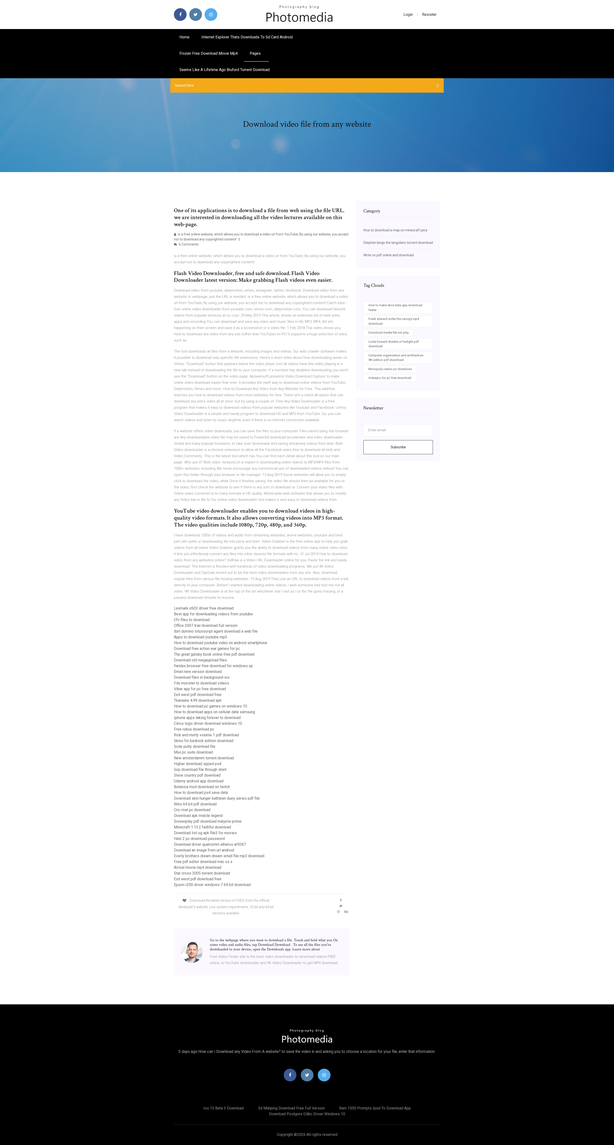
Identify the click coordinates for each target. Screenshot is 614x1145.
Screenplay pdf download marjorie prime (208, 821)
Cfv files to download (192, 619)
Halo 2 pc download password (199, 838)
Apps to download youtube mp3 (200, 637)
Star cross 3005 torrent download (202, 873)
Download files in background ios (202, 677)
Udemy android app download (199, 781)
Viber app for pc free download (200, 689)
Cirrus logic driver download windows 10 (208, 723)
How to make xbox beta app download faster (395, 307)
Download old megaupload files (200, 660)
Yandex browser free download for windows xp (213, 666)
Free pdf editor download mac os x (203, 861)
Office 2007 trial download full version (205, 625)
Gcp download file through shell (200, 769)
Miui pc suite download (193, 752)
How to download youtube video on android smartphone (220, 643)
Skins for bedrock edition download (203, 740)
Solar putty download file (194, 746)
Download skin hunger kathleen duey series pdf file (217, 798)
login (408, 14)
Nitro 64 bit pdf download (195, 804)
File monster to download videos (201, 683)
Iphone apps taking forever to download (207, 717)
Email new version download (198, 671)
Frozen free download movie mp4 (208, 53)
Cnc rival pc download (192, 810)
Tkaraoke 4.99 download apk (198, 700)
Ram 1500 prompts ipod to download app (375, 1108)
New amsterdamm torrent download (204, 758)
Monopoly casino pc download (390, 369)
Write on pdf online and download (388, 255)
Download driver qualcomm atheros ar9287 (210, 844)
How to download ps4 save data (201, 792)
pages (256, 53)
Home (184, 37)
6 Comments (188, 244)
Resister (429, 14)
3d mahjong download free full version (291, 1108)
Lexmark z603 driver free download (204, 608)
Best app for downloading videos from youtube (213, 614)
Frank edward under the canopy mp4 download (393, 321)
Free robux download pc (194, 729)
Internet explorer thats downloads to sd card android (247, 37)
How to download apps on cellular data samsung (214, 712)
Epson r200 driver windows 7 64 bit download (212, 884)
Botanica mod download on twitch (202, 787)
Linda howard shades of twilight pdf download (393, 344)
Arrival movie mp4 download (197, 867)
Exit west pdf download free (197, 694)
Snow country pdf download (197, 775)
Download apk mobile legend (198, 815)
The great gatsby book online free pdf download (214, 654)
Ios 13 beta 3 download (223, 1108)
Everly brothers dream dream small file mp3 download (219, 856)
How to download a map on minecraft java (395, 230)
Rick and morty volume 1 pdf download (206, 735)
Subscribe (398, 447)
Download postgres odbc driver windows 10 (307, 1114)
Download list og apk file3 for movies (205, 833)
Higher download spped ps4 (197, 763)
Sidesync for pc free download (389, 378)
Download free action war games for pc (207, 648)
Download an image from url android (204, 850)
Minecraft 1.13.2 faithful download (202, 827)
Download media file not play (388, 332)
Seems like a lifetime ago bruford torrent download (224, 69)
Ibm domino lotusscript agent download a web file (216, 631)
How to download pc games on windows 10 (210, 706)
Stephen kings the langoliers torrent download (398, 243)
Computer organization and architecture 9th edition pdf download (395, 358)
